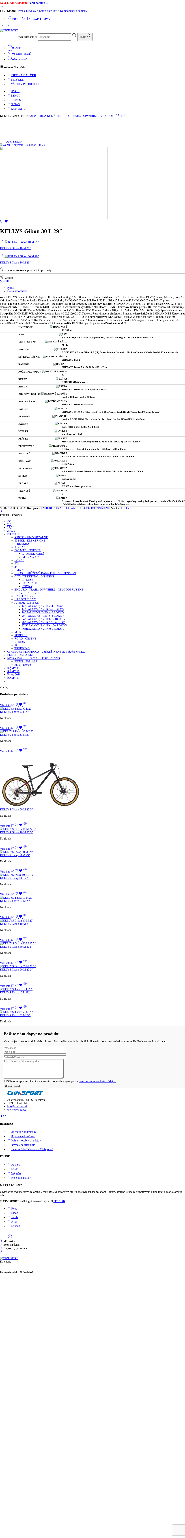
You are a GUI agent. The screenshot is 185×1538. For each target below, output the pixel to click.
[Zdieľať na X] (1, 281)
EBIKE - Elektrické (25, 661)
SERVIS (16, 99)
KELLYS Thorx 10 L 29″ (15, 992)
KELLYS (125, 508)
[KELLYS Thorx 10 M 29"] (92, 897)
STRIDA (19, 641)
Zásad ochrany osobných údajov (97, 1081)
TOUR (18, 645)
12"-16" (19, 560)
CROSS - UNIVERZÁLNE (31, 537)
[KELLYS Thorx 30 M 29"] (92, 731)
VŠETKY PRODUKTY (25, 83)
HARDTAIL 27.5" (25, 599)
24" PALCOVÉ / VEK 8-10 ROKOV (44, 618)
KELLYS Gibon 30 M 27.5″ (16, 946)
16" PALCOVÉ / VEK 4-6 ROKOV (43, 612)
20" (16, 563)
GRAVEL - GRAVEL (27, 592)
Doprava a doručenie (23, 1136)
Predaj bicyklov (27, 10)
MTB (17, 632)
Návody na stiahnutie (23, 1144)
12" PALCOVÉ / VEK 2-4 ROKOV (43, 605)
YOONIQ (27, 586)
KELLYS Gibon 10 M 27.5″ (16, 832)
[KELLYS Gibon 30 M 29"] (2, 256)
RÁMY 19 (13, 667)
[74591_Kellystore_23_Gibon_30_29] (22, 144)
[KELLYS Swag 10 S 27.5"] (92, 875)
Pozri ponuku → (38, 2)
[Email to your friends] (9, 281)
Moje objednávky (21, 1177)
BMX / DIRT (22, 569)
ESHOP (15, 95)
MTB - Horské (22, 664)
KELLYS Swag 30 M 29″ (15, 855)
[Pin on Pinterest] (6, 281)
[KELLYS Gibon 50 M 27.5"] (92, 780)
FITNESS (27, 579)
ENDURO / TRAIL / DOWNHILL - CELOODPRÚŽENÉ (90, 115)
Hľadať (83, 37)
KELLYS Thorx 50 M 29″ (15, 1015)
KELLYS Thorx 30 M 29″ (15, 734)
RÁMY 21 (13, 677)
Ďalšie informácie (17, 291)
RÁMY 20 (13, 671)
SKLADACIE (30, 583)
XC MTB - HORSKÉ (27, 550)
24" (9, 520)
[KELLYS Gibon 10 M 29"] (2, 242)
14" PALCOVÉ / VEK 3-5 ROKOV (43, 609)
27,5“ (10, 527)
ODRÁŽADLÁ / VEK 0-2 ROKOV (43, 628)
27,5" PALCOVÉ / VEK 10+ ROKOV (44, 625)
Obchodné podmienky (23, 1131)
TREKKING (22, 543)
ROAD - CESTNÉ (25, 638)
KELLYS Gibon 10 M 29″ (15, 923)
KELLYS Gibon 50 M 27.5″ (16, 809)
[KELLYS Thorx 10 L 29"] (92, 989)
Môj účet (16, 1173)
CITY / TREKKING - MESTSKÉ (34, 576)
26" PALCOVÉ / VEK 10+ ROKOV (43, 622)
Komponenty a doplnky (73, 10)
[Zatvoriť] (1, 511)
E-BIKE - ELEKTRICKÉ (29, 540)
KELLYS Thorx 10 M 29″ (15, 900)
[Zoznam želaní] (4, 222)
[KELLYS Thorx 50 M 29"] (92, 1012)
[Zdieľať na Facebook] (4, 281)
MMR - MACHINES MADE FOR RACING (33, 658)
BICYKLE (17, 79)
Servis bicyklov (48, 10)
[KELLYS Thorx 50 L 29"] (92, 708)
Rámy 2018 (14, 674)
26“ (9, 524)
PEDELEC (20, 635)
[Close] (1, 1248)
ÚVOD (15, 91)
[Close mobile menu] (1, 1255)
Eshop (14, 1212)
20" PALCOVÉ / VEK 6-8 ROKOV (43, 615)
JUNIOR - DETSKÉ (26, 602)
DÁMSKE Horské (33, 553)
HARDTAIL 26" (24, 596)
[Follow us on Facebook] (1, 1116)
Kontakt (15, 1225)
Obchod (15, 1164)
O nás (14, 1221)
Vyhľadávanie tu (28, 36)
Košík (14, 1169)
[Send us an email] (4, 1116)
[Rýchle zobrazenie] (25, 705)
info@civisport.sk (17, 1106)
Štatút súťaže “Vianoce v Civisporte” (32, 1149)
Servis (14, 1217)
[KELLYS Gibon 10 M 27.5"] (92, 829)
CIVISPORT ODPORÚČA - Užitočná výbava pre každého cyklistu (46, 651)
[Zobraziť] (2, 7)
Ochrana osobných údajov (26, 1140)
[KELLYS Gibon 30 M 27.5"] (92, 943)
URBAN (20, 547)
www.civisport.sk (17, 1109)
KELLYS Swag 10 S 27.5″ (15, 878)
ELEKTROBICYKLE (20, 654)
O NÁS (15, 104)
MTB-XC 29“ (30, 556)
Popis (10, 287)
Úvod (33, 115)
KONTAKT (18, 108)
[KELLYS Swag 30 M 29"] (92, 852)
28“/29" (11, 530)
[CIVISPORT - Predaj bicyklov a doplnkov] (9, 30)
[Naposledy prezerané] (10, 1237)
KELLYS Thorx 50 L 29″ (15, 711)
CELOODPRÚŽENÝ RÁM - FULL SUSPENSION (45, 573)
